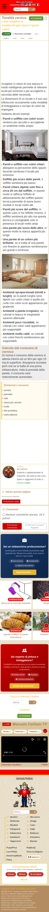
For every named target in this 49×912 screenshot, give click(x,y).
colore (22, 38)
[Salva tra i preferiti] (45, 18)
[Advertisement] (24, 61)
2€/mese (22, 874)
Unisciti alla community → (24, 686)
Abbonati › (24, 880)
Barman (33, 841)
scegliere (6, 38)
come (36, 34)
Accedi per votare (12, 501)
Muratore (14, 825)
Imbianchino (15, 5)
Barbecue (34, 833)
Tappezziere (15, 841)
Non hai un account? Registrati (36, 526)
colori (15, 38)
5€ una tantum (35, 874)
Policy (9, 860)
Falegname (34, 731)
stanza (31, 38)
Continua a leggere (23, 483)
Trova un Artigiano (35, 852)
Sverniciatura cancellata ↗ (11, 765)
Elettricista (20, 731)
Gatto (32, 829)
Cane (32, 825)
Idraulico (7, 731)
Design (33, 821)
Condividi (37, 18)
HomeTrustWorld (13, 856)
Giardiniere (15, 837)
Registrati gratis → (24, 572)
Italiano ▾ (35, 857)
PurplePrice (11, 848)
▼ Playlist (44, 765)
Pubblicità (31, 848)
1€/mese (11, 874)
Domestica (35, 837)
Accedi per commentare (12, 526)
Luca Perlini (11, 852)
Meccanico (35, 817)
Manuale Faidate (24, 2)
